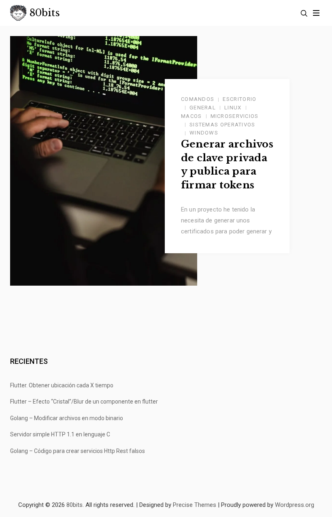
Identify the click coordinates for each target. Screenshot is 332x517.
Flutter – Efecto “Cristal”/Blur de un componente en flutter (84, 401)
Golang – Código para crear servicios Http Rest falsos (77, 451)
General (202, 108)
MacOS (191, 116)
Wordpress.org (294, 504)
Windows (203, 133)
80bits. (75, 504)
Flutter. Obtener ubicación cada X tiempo (61, 385)
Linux (233, 108)
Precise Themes (194, 504)
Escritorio (239, 99)
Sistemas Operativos (222, 125)
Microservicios (235, 116)
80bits (45, 13)
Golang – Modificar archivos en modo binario (66, 418)
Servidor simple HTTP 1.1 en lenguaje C (60, 434)
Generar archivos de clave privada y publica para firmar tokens (227, 164)
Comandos (197, 99)
